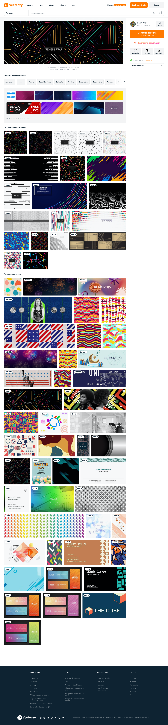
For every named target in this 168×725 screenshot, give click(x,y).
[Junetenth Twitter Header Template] (95, 399)
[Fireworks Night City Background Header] (50, 286)
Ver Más (114, 108)
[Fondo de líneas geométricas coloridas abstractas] (40, 142)
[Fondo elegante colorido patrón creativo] (60, 221)
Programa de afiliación (73, 685)
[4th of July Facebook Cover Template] (28, 378)
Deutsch (133, 688)
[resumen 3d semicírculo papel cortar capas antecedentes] (108, 445)
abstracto (9, 82)
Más (73, 5)
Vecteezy (33, 681)
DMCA (67, 681)
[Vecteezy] (13, 5)
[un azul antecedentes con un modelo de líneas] (24, 579)
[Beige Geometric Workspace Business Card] (86, 552)
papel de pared (45, 82)
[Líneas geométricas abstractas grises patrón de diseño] (65, 142)
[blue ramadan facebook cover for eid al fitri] (102, 359)
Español (133, 681)
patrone (110, 82)
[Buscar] (154, 13)
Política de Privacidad (125, 717)
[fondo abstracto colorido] (106, 168)
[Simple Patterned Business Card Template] (103, 471)
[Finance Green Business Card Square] (16, 499)
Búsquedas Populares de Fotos (74, 694)
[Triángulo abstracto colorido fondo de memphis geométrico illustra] (24, 552)
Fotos (41, 5)
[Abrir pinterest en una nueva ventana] (52, 717)
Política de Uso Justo (142, 717)
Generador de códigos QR (40, 707)
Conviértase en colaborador (102, 689)
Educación (34, 691)
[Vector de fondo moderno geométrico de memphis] (98, 525)
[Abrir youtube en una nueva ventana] (63, 717)
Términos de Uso (110, 717)
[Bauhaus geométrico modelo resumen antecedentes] (21, 422)
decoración (97, 82)
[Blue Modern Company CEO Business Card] (104, 605)
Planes (110, 5)
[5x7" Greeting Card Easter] (41, 471)
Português (134, 685)
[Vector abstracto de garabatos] (16, 241)
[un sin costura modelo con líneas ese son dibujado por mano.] (100, 499)
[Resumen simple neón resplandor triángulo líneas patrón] (35, 260)
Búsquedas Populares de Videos (74, 700)
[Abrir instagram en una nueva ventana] (44, 717)
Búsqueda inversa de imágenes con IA (38, 699)
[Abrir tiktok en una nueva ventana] (55, 717)
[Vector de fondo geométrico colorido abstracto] (52, 499)
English (133, 678)
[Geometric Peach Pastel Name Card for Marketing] (119, 525)
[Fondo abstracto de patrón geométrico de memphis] (90, 142)
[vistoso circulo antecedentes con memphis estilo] (54, 422)
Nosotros (100, 685)
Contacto (100, 681)
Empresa (33, 688)
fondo (21, 82)
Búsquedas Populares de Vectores (74, 689)
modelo (71, 82)
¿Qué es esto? (148, 60)
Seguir (160, 25)
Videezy (33, 685)
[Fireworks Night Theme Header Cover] (30, 359)
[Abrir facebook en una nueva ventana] (40, 717)
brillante (59, 82)
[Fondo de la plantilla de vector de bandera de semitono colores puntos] (99, 221)
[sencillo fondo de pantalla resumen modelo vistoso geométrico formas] (54, 552)
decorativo (83, 82)
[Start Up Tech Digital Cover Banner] (98, 422)
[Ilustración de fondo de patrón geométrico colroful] (39, 241)
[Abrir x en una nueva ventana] (59, 717)
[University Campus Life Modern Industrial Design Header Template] (99, 378)
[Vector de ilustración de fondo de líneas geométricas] (59, 241)
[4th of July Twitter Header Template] (39, 336)
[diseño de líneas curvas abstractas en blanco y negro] (107, 196)
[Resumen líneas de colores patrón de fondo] (15, 142)
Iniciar (156, 5)
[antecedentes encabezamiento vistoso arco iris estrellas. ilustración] (44, 525)
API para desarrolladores (39, 695)
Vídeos (51, 5)
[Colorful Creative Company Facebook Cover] (102, 286)
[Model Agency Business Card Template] (83, 445)
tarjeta (31, 82)
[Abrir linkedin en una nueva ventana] (48, 717)
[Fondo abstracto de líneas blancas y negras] (31, 168)
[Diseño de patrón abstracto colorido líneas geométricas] (72, 168)
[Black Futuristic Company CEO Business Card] (105, 579)
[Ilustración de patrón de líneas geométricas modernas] (17, 196)
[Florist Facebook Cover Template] (38, 309)
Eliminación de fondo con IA (41, 703)
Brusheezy (34, 678)
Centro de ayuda (103, 678)
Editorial (63, 5)
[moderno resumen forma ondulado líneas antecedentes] (86, 309)
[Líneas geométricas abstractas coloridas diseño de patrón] (114, 142)
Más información (138, 66)
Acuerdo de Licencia (72, 678)
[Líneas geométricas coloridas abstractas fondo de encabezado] (33, 399)
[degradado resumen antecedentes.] (65, 471)
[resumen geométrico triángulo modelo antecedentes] (118, 552)
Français (133, 691)
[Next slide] (122, 82)
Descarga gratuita (147, 33)
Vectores (29, 5)
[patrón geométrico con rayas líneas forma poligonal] (26, 221)
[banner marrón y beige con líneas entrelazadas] (97, 241)
